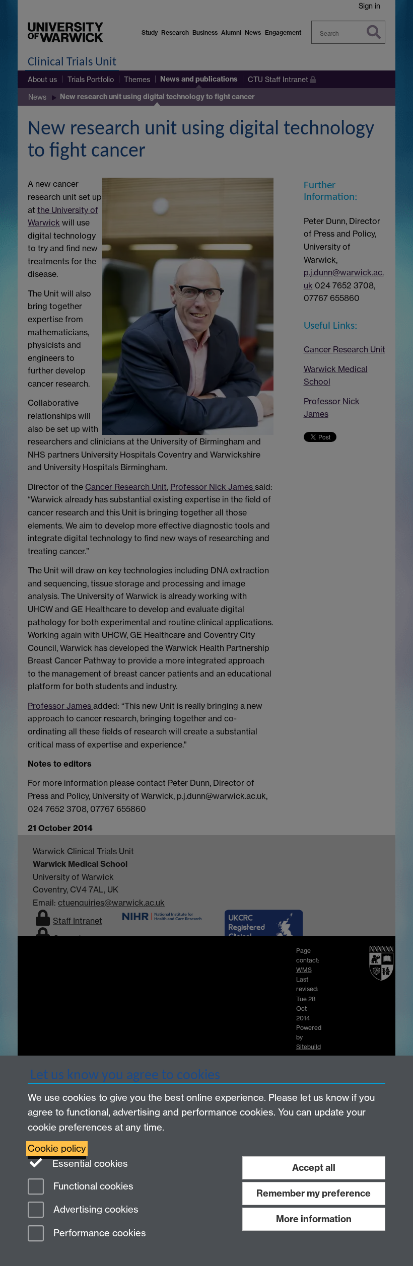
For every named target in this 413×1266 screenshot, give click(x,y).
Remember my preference (313, 1193)
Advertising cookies (95, 1210)
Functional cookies (92, 1186)
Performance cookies (98, 1233)
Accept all (313, 1167)
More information (314, 1219)
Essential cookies (89, 1163)
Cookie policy (57, 1148)
